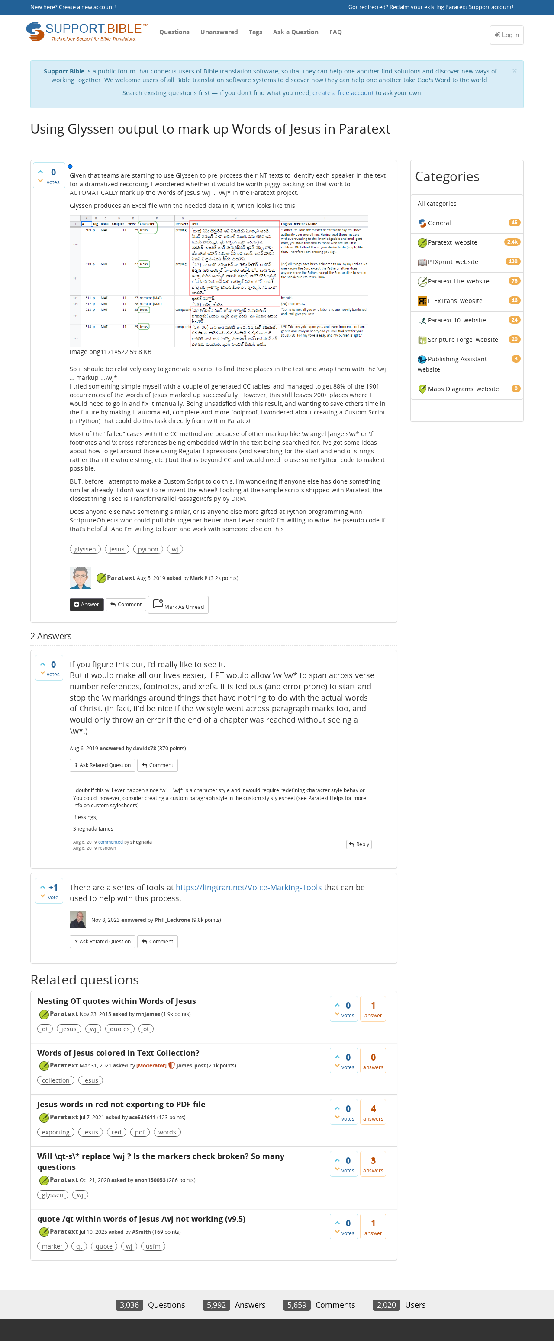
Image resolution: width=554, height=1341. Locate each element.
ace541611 (142, 1117)
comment (130, 604)
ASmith (141, 1232)
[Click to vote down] (40, 180)
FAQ (335, 32)
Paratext (121, 577)
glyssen (85, 549)
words (167, 1132)
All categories (437, 203)
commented (110, 842)
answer (90, 604)
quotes (120, 1029)
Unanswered (219, 32)
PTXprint (440, 262)
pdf (140, 1132)
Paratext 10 (444, 320)
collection (56, 1080)
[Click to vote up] (40, 172)
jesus (117, 549)
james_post (191, 1065)
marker (52, 1246)
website (466, 242)
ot (146, 1029)
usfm (153, 1246)
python (148, 549)
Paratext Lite (446, 281)
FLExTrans (442, 300)
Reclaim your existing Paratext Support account (451, 7)
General (439, 223)
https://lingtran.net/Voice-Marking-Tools (249, 887)
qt (45, 1029)
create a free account (343, 93)
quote (104, 1246)
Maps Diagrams (450, 389)
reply (362, 844)
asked (174, 578)
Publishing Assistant (457, 359)
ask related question (105, 765)
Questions (174, 32)
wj (175, 549)
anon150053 (150, 1180)
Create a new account (86, 7)
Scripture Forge (450, 339)
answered (112, 748)
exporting (56, 1132)
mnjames (148, 1014)
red (117, 1132)
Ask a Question (296, 32)
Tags (255, 32)
